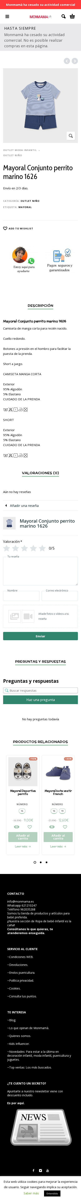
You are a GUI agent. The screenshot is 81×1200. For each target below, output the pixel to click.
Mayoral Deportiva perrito (23, 792)
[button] (35, 862)
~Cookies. (14, 988)
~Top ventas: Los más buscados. (29, 1067)
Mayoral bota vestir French (58, 792)
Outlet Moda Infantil (20, 150)
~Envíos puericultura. (21, 973)
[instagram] (40, 1170)
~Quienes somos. (19, 1036)
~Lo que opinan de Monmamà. (28, 1028)
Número (22, 804)
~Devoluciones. (17, 965)
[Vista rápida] (16, 827)
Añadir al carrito (22, 837)
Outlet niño (12, 155)
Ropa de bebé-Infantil (49, 921)
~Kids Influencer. (18, 1044)
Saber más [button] (31, 1193)
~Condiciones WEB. (20, 957)
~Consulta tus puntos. (22, 996)
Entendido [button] (52, 1193)
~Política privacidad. (20, 980)
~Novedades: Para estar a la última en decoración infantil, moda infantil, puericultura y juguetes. (39, 1055)
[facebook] (33, 1170)
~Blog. (11, 1020)
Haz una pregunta (40, 699)
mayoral (25, 207)
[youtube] (47, 1170)
